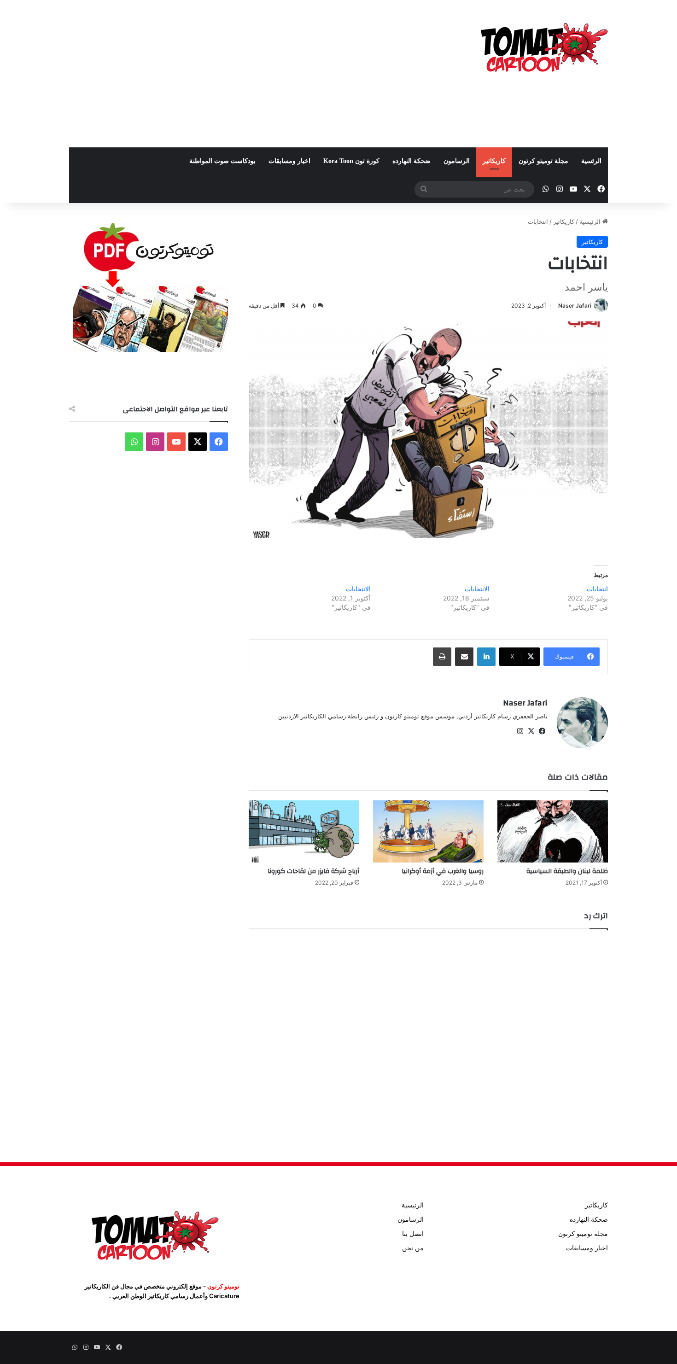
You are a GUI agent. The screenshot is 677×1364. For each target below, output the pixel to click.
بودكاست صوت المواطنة (222, 160)
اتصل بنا (413, 1233)
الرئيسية (590, 221)
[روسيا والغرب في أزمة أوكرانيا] (428, 831)
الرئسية (591, 160)
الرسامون (457, 160)
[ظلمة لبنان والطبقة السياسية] (552, 831)
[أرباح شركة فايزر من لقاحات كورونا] (304, 831)
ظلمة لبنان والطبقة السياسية (567, 871)
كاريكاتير (494, 160)
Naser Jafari (574, 305)
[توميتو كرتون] (543, 46)
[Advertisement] (246, 73)
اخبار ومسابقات (289, 160)
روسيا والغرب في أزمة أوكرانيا (443, 871)
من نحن (413, 1248)
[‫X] (531, 731)
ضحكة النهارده (411, 160)
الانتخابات (477, 589)
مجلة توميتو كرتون (543, 160)
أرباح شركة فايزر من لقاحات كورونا (313, 871)
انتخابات (597, 589)
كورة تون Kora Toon (351, 160)
